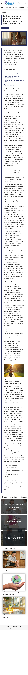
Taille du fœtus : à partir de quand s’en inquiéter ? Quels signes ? (14, 537)
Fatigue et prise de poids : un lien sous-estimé (14, 74)
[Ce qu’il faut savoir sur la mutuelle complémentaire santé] (14, 582)
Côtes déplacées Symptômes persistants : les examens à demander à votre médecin (14, 506)
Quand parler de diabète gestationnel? (14, 522)
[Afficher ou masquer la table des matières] (19, 70)
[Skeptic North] (10, 3)
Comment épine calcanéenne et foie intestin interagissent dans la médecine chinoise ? (14, 570)
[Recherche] (19, 3)
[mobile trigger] (2, 3)
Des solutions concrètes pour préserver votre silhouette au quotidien (14, 84)
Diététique (5, 28)
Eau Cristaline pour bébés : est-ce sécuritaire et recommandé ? (14, 616)
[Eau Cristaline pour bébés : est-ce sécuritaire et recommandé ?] (14, 605)
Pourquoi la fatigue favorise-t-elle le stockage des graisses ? (12, 77)
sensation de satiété (9, 140)
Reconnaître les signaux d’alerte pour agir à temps (14, 81)
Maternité (14, 519)
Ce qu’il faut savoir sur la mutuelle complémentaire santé (11, 593)
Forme (4, 568)
